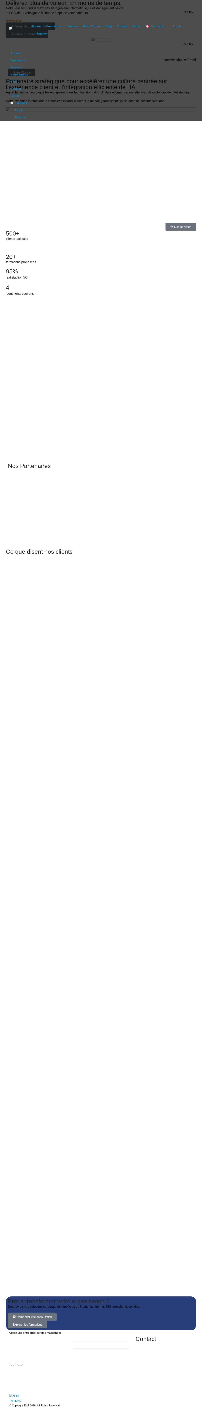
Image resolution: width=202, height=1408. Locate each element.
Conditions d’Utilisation (89, 1337)
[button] (190, 2)
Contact (122, 26)
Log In (177, 26)
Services (72, 26)
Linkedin (20, 1363)
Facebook (13, 1363)
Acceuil (36, 26)
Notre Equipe (92, 26)
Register (42, 33)
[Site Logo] (19, 32)
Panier (136, 26)
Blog (109, 26)
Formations (54, 26)
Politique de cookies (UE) (91, 1352)
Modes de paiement (87, 1344)
